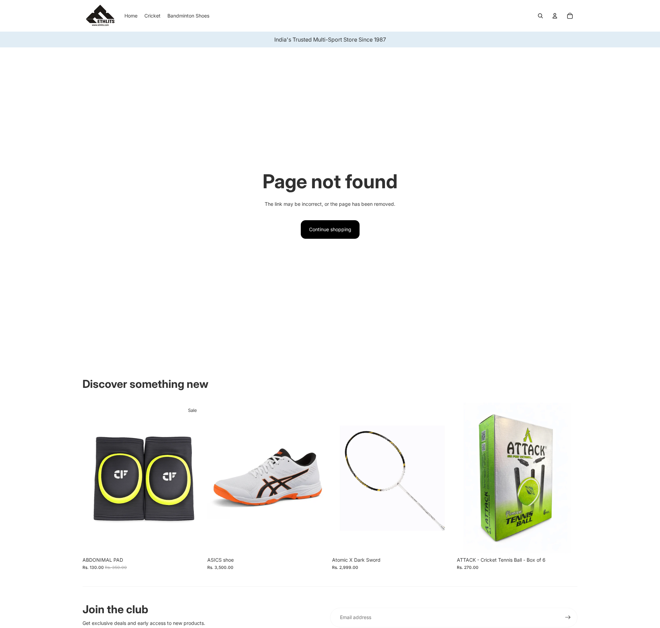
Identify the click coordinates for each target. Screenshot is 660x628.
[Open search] (540, 15)
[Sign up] (567, 617)
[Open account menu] (554, 15)
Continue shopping (330, 229)
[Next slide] (442, 477)
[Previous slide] (342, 477)
